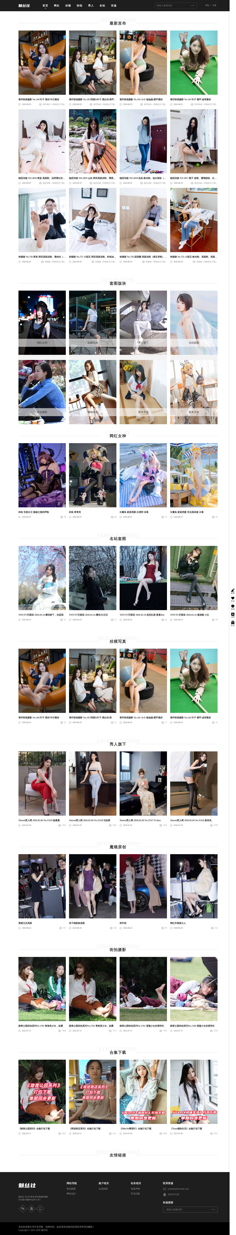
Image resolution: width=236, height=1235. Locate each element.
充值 (114, 5)
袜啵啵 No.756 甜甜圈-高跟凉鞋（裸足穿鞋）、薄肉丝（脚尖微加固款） (155, 257)
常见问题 (135, 1193)
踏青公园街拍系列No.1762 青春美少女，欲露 (91, 1026)
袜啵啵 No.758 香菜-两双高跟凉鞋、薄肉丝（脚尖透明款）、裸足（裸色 (54, 257)
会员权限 (103, 1189)
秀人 (91, 5)
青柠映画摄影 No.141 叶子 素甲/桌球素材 (190, 99)
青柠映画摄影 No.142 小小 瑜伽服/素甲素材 (141, 99)
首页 (45, 5)
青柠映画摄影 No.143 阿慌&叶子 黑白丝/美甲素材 (93, 99)
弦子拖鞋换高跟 (77, 923)
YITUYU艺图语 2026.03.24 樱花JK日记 (88, 615)
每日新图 (71, 1189)
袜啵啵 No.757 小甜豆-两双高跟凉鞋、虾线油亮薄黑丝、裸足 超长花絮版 (105, 257)
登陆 (207, 5)
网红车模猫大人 (178, 923)
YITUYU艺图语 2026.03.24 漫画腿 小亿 (189, 615)
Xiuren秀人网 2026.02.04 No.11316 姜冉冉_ (191, 820)
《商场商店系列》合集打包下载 (85, 1128)
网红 (57, 5)
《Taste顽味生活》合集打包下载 (186, 1128)
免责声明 (135, 1189)
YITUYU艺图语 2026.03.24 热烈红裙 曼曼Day (142, 615)
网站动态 (71, 1193)
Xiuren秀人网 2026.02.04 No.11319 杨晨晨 (39, 820)
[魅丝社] (24, 8)
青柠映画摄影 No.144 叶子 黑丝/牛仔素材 (38, 99)
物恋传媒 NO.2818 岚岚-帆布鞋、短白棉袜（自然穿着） (147, 178)
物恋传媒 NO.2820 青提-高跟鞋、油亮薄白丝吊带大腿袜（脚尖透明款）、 (55, 178)
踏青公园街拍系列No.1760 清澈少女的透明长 (192, 1026)
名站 (102, 5)
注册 (214, 5)
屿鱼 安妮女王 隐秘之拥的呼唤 (33, 512)
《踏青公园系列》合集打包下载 (34, 1128)
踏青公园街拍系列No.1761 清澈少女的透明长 (142, 1026)
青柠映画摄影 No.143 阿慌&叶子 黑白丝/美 (90, 717)
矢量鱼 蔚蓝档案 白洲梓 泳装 (134, 512)
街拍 (80, 5)
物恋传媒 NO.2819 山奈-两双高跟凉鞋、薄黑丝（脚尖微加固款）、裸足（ (106, 178)
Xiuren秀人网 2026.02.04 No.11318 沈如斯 (89, 820)
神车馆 (123, 923)
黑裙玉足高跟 (25, 923)
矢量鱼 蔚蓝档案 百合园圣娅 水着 (187, 512)
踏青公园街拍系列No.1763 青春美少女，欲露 (40, 1026)
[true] (192, 5)
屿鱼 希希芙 (75, 512)
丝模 (68, 5)
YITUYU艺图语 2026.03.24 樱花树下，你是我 (40, 615)
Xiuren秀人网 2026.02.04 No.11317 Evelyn (140, 820)
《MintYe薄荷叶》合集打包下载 (135, 1128)
